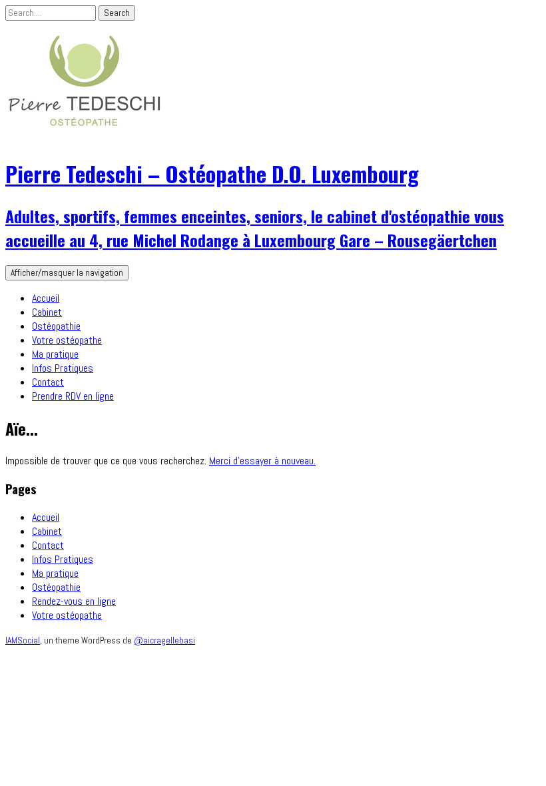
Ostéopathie (56, 326)
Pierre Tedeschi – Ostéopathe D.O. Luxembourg (212, 173)
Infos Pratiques (62, 368)
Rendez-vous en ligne (74, 601)
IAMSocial (22, 640)
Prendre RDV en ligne (73, 396)
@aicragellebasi (164, 640)
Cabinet (47, 312)
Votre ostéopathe (67, 340)
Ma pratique (55, 354)
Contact (48, 382)
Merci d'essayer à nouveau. (262, 461)
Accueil (45, 298)
